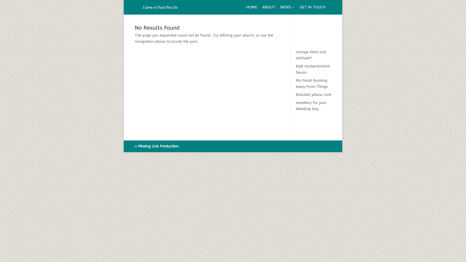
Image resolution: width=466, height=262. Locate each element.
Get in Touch (312, 7)
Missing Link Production (158, 146)
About (268, 7)
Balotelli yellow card (313, 95)
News (285, 7)
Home (251, 7)
